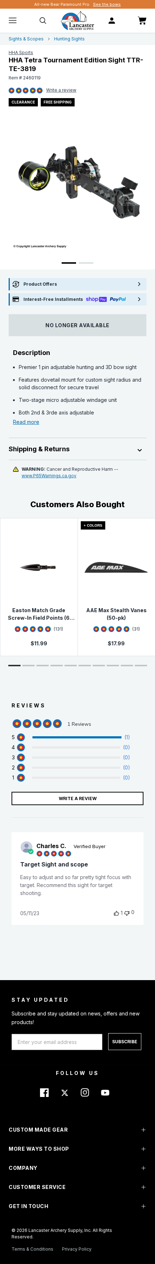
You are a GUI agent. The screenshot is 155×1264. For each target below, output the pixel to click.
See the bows (107, 4)
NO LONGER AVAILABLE (77, 325)
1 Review (61, 90)
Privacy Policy (77, 1249)
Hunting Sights (69, 38)
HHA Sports (21, 52)
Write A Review (78, 798)
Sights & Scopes (26, 38)
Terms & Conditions (32, 1249)
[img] (11, 91)
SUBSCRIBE (124, 1041)
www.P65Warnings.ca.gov (49, 475)
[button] (14, 665)
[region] (71, 737)
